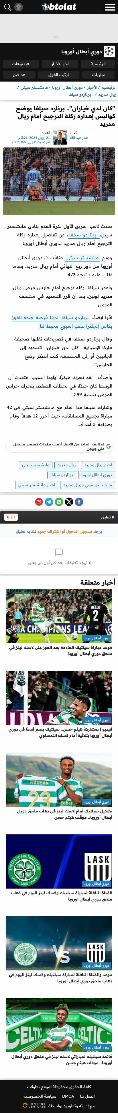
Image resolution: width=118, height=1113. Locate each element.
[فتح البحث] (8, 7)
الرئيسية (98, 63)
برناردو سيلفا (83, 235)
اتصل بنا (87, 1096)
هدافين (19, 74)
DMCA (68, 1096)
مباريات (98, 74)
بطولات (33, 1086)
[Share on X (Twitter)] (69, 502)
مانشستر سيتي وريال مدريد (87, 484)
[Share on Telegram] (49, 502)
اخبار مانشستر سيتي (36, 484)
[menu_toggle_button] (110, 7)
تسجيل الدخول (79, 531)
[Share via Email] (39, 502)
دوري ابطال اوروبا (96, 474)
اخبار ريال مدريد (98, 464)
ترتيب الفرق (58, 74)
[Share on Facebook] (79, 502)
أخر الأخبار (60, 63)
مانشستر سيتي (82, 257)
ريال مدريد (67, 464)
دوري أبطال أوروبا (96, 638)
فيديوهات (20, 63)
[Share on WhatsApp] (59, 502)
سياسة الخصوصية (39, 1096)
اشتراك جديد (49, 531)
